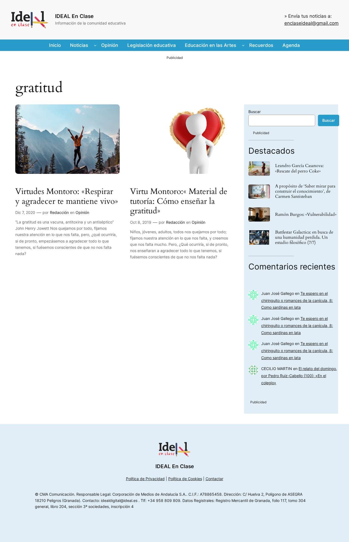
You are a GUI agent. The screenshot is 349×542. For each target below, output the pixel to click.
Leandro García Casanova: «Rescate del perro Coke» (299, 168)
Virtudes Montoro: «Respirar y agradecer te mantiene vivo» (66, 196)
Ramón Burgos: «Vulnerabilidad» (305, 214)
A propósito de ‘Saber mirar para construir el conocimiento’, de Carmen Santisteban (305, 191)
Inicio (55, 45)
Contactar (214, 478)
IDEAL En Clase (74, 16)
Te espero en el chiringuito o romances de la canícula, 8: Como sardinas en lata (297, 300)
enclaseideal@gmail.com (311, 23)
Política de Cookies (185, 478)
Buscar (254, 111)
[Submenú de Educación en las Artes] (243, 45)
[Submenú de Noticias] (95, 45)
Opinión (82, 212)
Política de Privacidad (145, 478)
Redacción (59, 212)
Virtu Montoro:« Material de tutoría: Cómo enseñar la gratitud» (178, 201)
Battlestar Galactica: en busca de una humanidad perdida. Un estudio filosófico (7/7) (304, 238)
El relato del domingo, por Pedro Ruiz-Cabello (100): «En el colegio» (299, 375)
